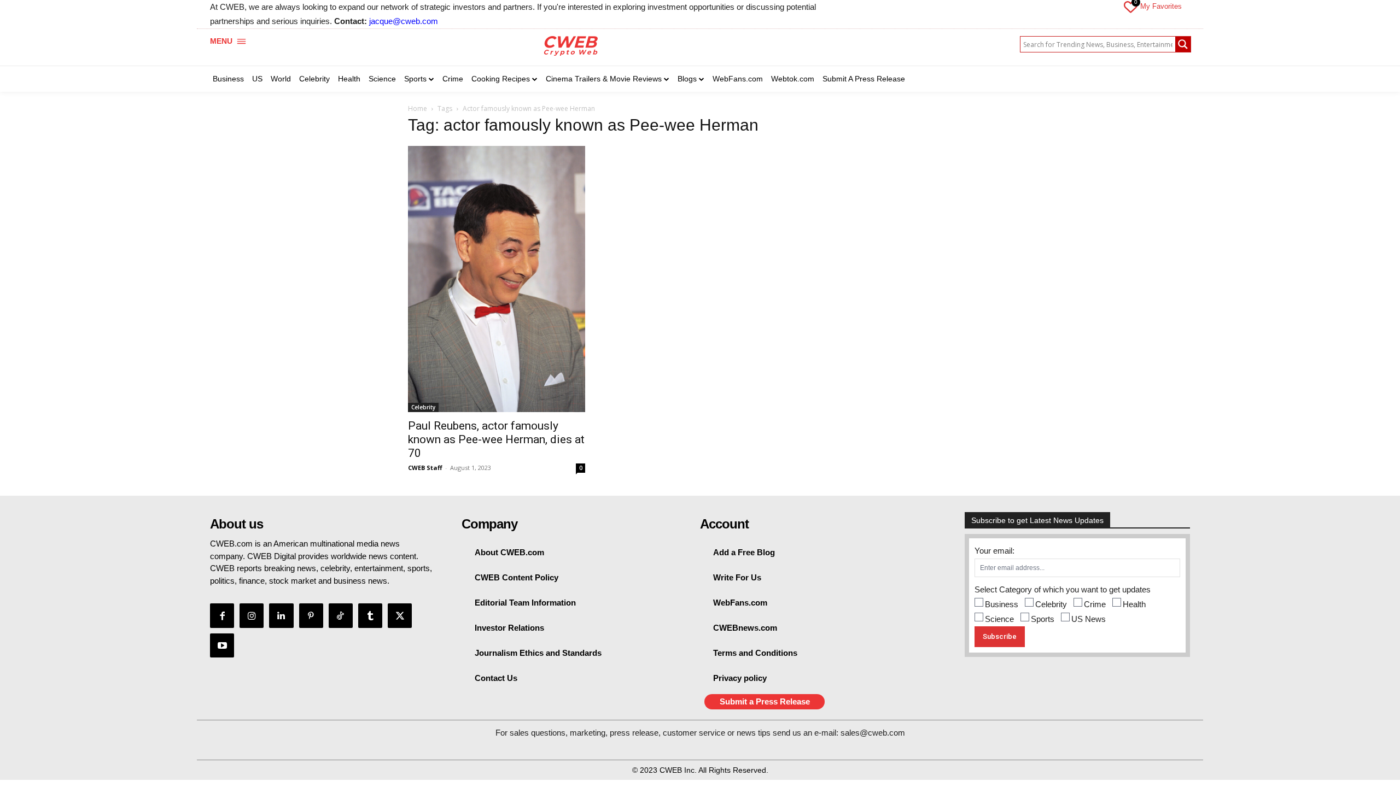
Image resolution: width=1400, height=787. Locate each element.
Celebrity (423, 407)
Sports (1042, 619)
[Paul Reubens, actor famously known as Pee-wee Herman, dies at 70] (496, 279)
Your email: (994, 550)
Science (999, 619)
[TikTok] (341, 615)
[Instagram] (252, 615)
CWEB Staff (425, 467)
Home (417, 108)
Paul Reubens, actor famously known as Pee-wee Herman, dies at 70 (496, 439)
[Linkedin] (281, 615)
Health (1134, 604)
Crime (1095, 604)
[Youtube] (222, 645)
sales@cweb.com (873, 732)
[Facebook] (222, 615)
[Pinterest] (311, 615)
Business (1001, 604)
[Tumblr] (370, 615)
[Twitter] (400, 615)
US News (1088, 619)
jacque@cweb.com (403, 21)
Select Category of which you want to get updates (1063, 589)
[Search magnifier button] (1183, 44)
